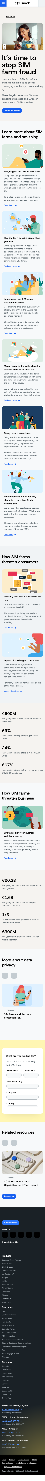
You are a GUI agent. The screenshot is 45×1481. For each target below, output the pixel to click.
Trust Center (7, 1318)
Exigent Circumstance (13, 1466)
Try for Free (6, 1398)
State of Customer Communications (16, 1343)
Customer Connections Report (14, 1346)
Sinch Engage (7, 1267)
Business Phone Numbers (12, 1260)
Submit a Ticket (8, 1329)
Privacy (12, 1459)
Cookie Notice (23, 1459)
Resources (10, 16)
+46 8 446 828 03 (10, 1421)
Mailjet (4, 1281)
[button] (41, 3)
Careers (5, 1384)
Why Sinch (6, 1370)
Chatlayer (6, 1295)
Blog (4, 1350)
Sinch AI (5, 1380)
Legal (4, 1459)
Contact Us (6, 1394)
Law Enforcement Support (26, 1463)
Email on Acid (7, 1284)
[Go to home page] (22, 3)
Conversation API (9, 1270)
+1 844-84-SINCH (10, 1409)
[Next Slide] (14, 976)
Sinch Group (7, 1373)
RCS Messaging (8, 1336)
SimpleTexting (7, 1288)
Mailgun (5, 1277)
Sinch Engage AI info (10, 1353)
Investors (5, 1387)
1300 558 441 (9, 1444)
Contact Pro (7, 1299)
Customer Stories (9, 1315)
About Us (5, 1366)
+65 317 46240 (9, 1432)
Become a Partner (9, 1332)
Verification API (8, 1274)
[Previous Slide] (5, 976)
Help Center (7, 1322)
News (4, 1311)
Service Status (8, 1325)
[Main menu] (3, 3)
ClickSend (6, 1291)
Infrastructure (7, 1377)
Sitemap (5, 1357)
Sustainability (7, 1391)
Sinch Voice (7, 1263)
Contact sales (10, 1222)
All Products (6, 1302)
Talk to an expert (12, 110)
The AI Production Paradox (12, 1339)
